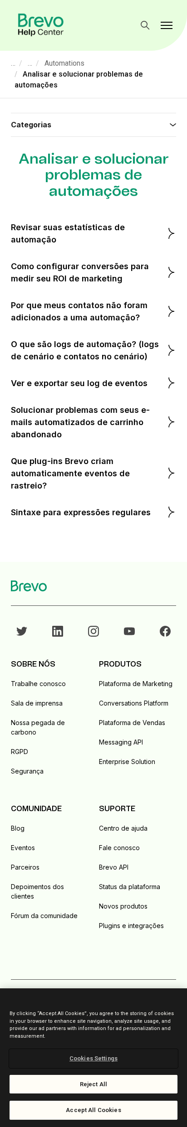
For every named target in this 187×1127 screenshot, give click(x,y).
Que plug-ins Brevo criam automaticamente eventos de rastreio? (70, 473)
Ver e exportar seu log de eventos (79, 383)
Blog (18, 828)
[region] (93, 1057)
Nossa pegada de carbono (38, 727)
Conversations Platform (133, 703)
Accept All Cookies (93, 1110)
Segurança (27, 771)
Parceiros (25, 867)
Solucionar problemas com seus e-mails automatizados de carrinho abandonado (80, 422)
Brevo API (113, 867)
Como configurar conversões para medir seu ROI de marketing (80, 272)
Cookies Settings (93, 1058)
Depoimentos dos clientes (37, 891)
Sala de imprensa (37, 703)
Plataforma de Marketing (135, 683)
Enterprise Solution (127, 761)
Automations (64, 63)
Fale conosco (119, 847)
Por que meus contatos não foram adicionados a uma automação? (79, 311)
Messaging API (121, 742)
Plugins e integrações (131, 925)
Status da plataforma (129, 886)
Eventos (23, 847)
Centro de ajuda (123, 828)
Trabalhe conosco (38, 683)
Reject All (93, 1084)
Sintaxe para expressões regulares (81, 512)
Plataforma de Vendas (132, 722)
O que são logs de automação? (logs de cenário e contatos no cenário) (85, 350)
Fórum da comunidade (44, 915)
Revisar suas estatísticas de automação (68, 233)
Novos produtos (123, 906)
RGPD (19, 751)
